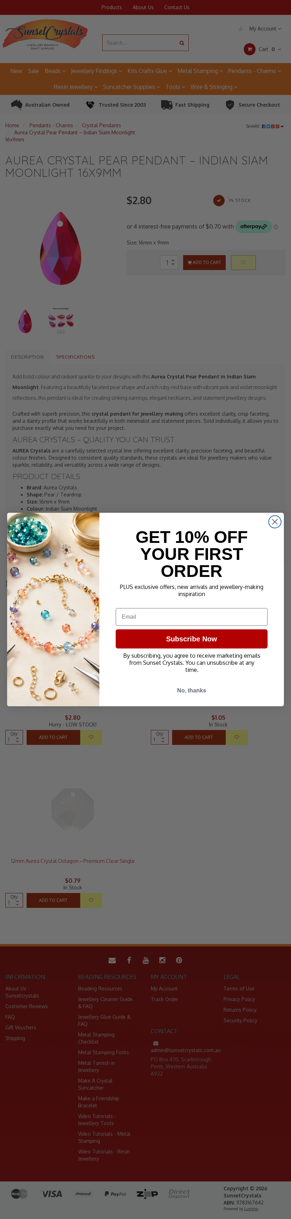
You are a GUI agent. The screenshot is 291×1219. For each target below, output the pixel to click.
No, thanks (191, 690)
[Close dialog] (275, 522)
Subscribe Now (191, 639)
